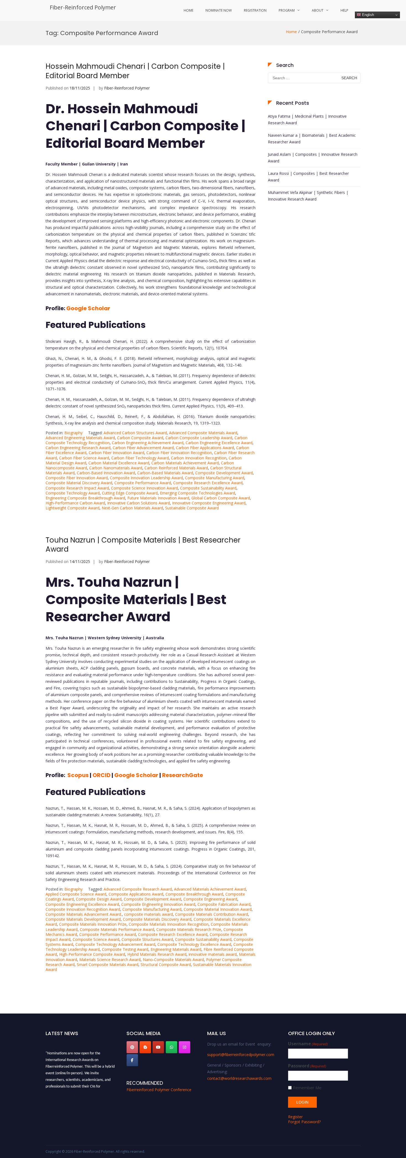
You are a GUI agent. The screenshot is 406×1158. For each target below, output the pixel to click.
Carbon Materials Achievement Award (185, 462)
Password (307, 1066)
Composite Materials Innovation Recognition (169, 924)
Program (287, 10)
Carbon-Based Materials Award (165, 472)
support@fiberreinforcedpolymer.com (240, 1054)
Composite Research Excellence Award (207, 482)
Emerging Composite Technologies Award (197, 493)
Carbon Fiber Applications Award (205, 447)
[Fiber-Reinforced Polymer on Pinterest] (132, 1047)
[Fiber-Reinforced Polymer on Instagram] (184, 1047)
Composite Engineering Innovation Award (158, 904)
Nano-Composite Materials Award (173, 959)
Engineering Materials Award (176, 949)
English (367, 15)
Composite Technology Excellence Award (194, 944)
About (317, 10)
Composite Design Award (99, 899)
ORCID (101, 775)
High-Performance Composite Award (92, 954)
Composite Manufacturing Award (214, 477)
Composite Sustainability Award (208, 488)
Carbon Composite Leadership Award (198, 437)
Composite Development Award (224, 472)
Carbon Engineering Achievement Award (147, 442)
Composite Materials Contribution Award (211, 914)
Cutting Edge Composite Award (130, 493)
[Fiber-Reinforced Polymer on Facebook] (132, 1060)
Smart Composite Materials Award (107, 964)
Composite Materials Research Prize (188, 929)
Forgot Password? (304, 1121)
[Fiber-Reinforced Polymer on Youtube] (158, 1047)
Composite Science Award (96, 939)
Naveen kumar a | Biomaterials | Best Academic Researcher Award (312, 138)
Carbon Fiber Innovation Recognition (179, 452)
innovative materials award (213, 954)
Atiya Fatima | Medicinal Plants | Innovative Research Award (307, 119)
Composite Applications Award (136, 894)
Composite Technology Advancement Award (115, 944)
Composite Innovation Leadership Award (146, 477)
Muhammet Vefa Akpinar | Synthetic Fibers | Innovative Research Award (308, 196)
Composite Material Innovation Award (218, 909)
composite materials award (148, 914)
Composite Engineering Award (210, 899)
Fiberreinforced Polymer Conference (158, 1089)
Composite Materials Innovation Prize (92, 924)
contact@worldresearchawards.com (239, 1078)
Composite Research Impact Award (77, 488)
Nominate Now (218, 10)
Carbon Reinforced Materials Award (176, 467)
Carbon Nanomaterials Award (115, 467)
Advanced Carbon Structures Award (135, 432)
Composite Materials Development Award (83, 919)
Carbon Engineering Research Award (78, 447)
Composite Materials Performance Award (117, 929)
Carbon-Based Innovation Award (106, 472)
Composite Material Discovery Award (79, 482)
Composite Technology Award (73, 493)
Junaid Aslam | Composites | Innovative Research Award (312, 158)
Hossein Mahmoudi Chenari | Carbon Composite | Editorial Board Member (135, 71)
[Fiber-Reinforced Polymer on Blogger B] (145, 1047)
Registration (255, 10)
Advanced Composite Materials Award (203, 432)
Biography (73, 432)
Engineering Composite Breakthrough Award (85, 498)
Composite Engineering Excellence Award (82, 904)
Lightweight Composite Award (72, 507)
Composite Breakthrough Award (194, 894)
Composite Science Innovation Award (144, 488)
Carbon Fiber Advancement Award (143, 447)
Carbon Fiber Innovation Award (116, 452)
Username (308, 1044)
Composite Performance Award (142, 482)
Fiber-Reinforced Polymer (83, 7)
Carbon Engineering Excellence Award (219, 442)
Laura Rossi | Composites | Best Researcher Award (308, 177)
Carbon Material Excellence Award (118, 462)
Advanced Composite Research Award (138, 889)
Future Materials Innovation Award (158, 498)
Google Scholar (88, 308)
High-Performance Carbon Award (75, 503)
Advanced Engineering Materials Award (80, 437)
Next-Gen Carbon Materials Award (132, 507)
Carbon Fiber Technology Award (140, 457)
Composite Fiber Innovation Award (77, 477)
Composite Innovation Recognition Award (83, 909)
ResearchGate (182, 775)
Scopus (78, 775)
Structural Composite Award (166, 964)
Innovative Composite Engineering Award (209, 503)
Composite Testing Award (125, 949)
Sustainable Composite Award (192, 507)
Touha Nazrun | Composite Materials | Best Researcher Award (143, 544)
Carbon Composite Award (140, 437)
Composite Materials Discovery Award (157, 919)
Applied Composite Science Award (76, 894)
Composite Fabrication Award (224, 904)
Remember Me (307, 1087)
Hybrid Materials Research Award (156, 954)
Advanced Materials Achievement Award (210, 889)
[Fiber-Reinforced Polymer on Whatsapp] (171, 1047)
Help (344, 10)
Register (295, 1116)
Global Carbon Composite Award (220, 498)
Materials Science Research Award (110, 959)
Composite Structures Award (147, 939)
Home (188, 10)
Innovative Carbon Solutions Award (138, 503)
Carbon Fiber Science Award (84, 457)
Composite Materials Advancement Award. (84, 914)
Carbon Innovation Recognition (198, 457)
